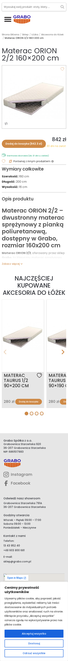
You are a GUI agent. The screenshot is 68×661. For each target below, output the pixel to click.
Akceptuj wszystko (34, 633)
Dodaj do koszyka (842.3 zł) (23, 143)
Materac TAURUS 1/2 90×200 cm (16, 380)
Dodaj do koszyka (28, 401)
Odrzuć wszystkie (34, 653)
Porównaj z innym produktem (31, 161)
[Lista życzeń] (39, 375)
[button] (7, 19)
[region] (34, 621)
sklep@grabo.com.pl (17, 561)
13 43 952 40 (11, 545)
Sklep (25, 34)
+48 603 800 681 (14, 550)
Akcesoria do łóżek (52, 34)
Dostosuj (34, 643)
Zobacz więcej (11, 264)
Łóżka (35, 34)
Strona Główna (10, 34)
